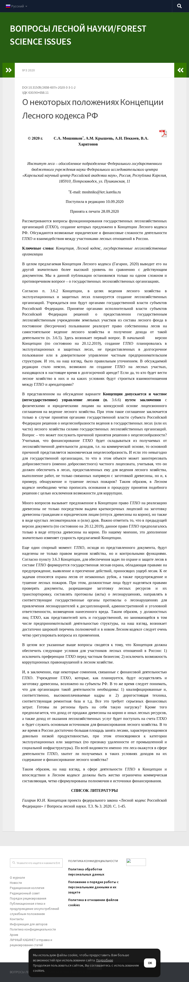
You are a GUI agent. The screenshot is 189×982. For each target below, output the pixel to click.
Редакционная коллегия (27, 888)
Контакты (17, 919)
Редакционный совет (25, 893)
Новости (16, 883)
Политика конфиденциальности (33, 929)
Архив (14, 935)
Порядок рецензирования (28, 898)
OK (150, 963)
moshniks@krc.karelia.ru (101, 192)
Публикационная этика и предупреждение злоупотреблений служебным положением (34, 909)
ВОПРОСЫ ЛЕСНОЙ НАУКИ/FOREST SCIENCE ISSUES (78, 35)
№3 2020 (28, 70)
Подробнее (104, 960)
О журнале (17, 878)
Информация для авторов (28, 924)
